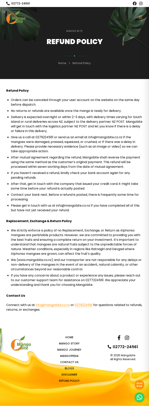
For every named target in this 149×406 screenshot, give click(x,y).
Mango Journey (69, 350)
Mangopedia (69, 356)
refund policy (69, 381)
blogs (69, 368)
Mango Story (69, 343)
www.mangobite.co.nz (35, 260)
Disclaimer (69, 374)
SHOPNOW (139, 385)
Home (62, 63)
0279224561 (44, 137)
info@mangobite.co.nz (105, 137)
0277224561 (95, 280)
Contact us (69, 362)
